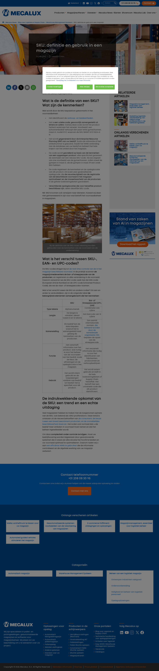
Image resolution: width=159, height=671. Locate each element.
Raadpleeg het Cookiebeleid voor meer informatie (73, 80)
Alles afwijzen (85, 86)
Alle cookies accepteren (104, 86)
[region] (80, 80)
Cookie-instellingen (54, 86)
